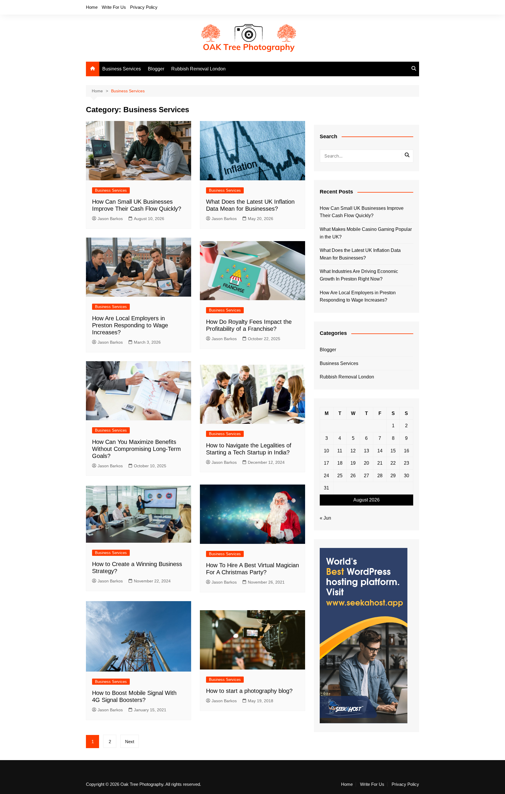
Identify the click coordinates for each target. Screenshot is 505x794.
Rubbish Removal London (198, 68)
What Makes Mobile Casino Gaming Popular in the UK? (366, 233)
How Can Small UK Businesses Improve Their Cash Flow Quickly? (362, 212)
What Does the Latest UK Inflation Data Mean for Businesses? (360, 254)
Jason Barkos (110, 218)
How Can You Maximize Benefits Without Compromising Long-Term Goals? (136, 449)
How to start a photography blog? (249, 691)
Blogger (156, 68)
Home (92, 7)
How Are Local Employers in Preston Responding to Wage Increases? (130, 325)
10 (326, 450)
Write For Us (114, 7)
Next (129, 741)
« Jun (325, 518)
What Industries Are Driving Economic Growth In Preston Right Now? (359, 275)
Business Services (121, 68)
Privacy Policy (144, 7)
